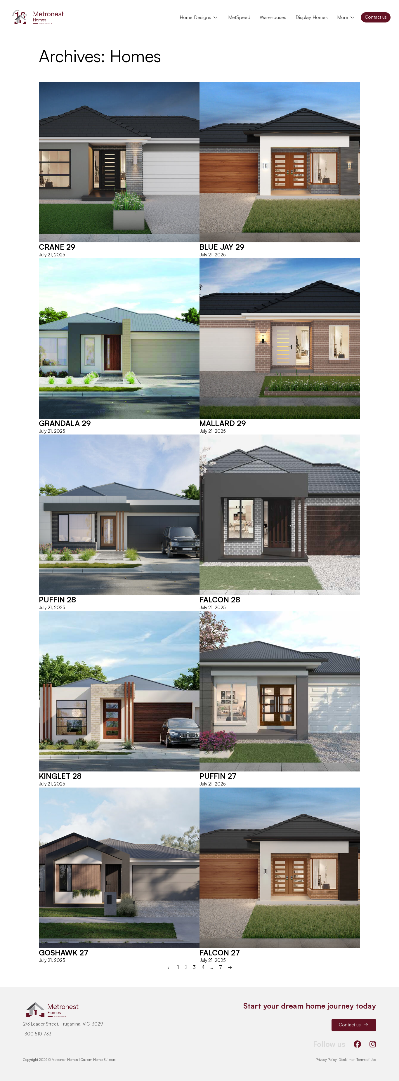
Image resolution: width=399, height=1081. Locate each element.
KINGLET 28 (60, 776)
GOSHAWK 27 (63, 952)
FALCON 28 (220, 599)
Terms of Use (366, 1059)
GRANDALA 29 (65, 423)
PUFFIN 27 (218, 776)
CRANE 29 (57, 246)
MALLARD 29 (223, 423)
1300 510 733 (37, 1034)
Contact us (376, 17)
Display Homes (312, 17)
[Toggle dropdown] (215, 17)
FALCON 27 (220, 952)
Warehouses (273, 17)
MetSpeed (239, 17)
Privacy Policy (326, 1059)
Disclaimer (347, 1059)
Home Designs (195, 17)
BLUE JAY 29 (222, 246)
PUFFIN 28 (57, 599)
